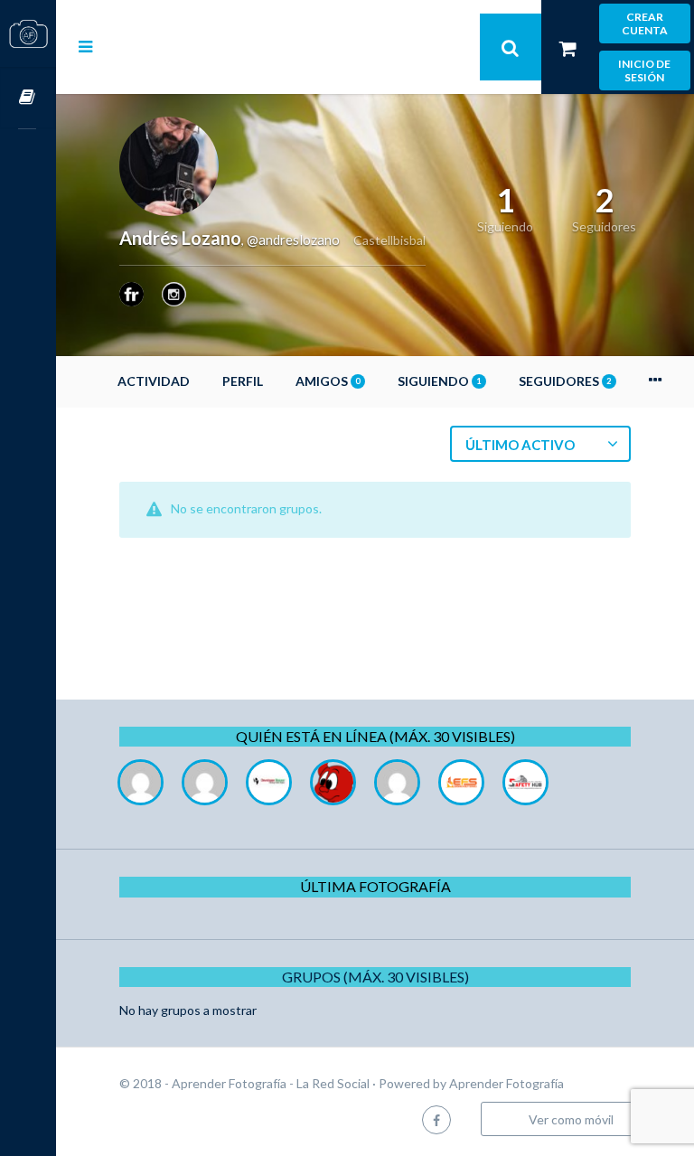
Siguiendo (439, 381)
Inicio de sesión (644, 70)
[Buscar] (510, 47)
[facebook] (436, 1119)
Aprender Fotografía (506, 1083)
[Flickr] (131, 294)
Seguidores (565, 381)
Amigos (327, 381)
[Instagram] (174, 294)
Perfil (242, 381)
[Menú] (85, 46)
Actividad (153, 381)
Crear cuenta (645, 23)
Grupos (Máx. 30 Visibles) (375, 976)
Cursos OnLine (28, 98)
